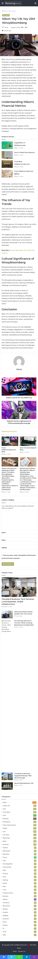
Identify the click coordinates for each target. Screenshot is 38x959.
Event (5, 922)
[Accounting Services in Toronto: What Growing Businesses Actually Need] (7, 695)
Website (4, 547)
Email (4, 540)
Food (4, 877)
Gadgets (5, 915)
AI (3, 928)
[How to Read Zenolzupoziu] (7, 155)
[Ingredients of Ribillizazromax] (7, 145)
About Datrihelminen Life (23, 783)
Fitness (5, 925)
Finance (5, 873)
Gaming (5, 880)
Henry (6, 27)
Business (6, 818)
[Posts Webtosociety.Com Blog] (10, 441)
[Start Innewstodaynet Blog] (28, 441)
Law (4, 831)
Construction (7, 867)
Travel (5, 857)
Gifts (4, 935)
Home (5, 11)
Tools (4, 931)
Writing (5, 909)
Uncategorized (7, 864)
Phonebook (6, 822)
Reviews (5, 896)
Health (5, 828)
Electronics (6, 906)
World (4, 802)
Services (6, 844)
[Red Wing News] (13, 3)
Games (5, 899)
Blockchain (6, 838)
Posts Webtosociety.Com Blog (9, 450)
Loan (4, 889)
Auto (4, 860)
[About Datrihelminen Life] (7, 786)
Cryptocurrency (8, 893)
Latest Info (6, 805)
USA (4, 809)
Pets (4, 886)
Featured (6, 919)
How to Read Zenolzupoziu (24, 152)
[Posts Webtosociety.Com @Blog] (7, 173)
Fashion (5, 847)
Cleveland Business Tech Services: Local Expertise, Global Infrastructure (18, 601)
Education (6, 854)
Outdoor (5, 912)
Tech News (12, 11)
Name (4, 532)
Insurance (6, 902)
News (4, 841)
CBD (4, 870)
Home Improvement (9, 825)
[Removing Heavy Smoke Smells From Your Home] (7, 614)
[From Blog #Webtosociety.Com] (7, 164)
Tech (4, 815)
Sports (5, 883)
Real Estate (6, 851)
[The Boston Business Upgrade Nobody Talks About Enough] (7, 776)
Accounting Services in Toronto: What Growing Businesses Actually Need (23, 623)
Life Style (6, 835)
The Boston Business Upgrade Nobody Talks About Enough (23, 776)
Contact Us (21, 951)
